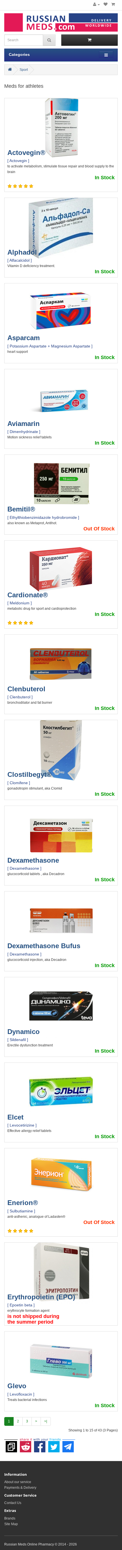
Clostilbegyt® (29, 774)
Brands (9, 1518)
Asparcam (23, 338)
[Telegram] (68, 1444)
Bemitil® (21, 509)
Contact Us (12, 1503)
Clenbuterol (26, 689)
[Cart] (113, 4)
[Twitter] (54, 1444)
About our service (17, 1482)
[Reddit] (25, 1444)
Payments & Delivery (20, 1488)
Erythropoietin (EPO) (41, 1297)
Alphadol (22, 252)
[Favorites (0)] (106, 4)
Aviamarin (23, 423)
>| (45, 1421)
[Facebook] (40, 1444)
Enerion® (22, 1202)
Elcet (15, 1117)
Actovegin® (26, 152)
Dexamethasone (33, 860)
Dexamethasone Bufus (43, 946)
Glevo (16, 1386)
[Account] (96, 4)
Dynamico (23, 1031)
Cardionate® (27, 595)
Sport (24, 70)
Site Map (11, 1524)
